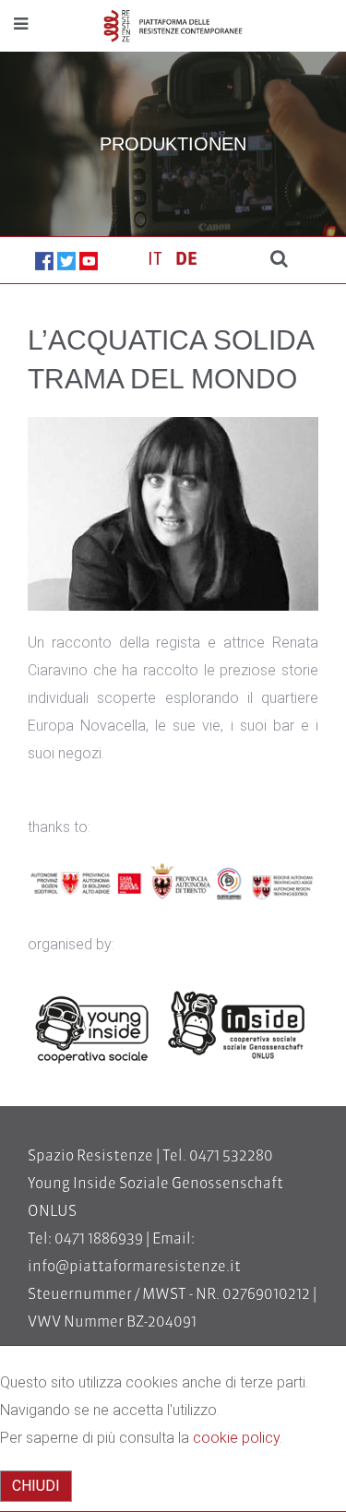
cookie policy (236, 1438)
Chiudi (36, 1485)
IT (157, 260)
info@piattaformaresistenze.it (134, 1267)
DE (186, 260)
